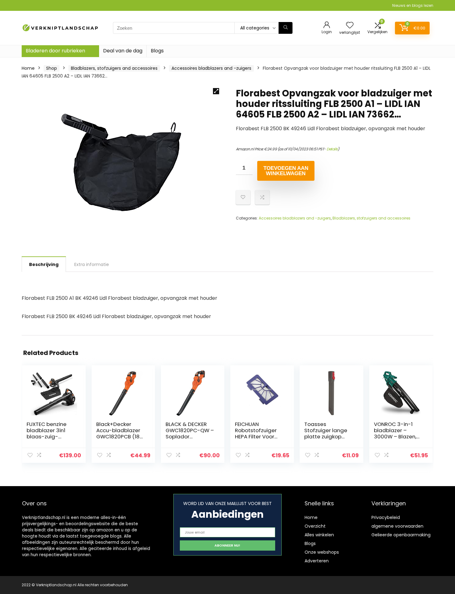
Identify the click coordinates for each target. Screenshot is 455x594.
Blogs (157, 50)
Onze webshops (322, 552)
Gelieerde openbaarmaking (401, 535)
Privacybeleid (385, 517)
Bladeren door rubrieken (55, 50)
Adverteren (317, 561)
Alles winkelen (319, 535)
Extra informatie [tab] (91, 264)
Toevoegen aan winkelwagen (285, 170)
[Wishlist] (349, 25)
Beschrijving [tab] (43, 264)
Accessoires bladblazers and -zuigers (211, 68)
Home (28, 68)
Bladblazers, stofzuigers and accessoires (114, 68)
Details (332, 149)
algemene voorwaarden (397, 526)
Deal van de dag (122, 50)
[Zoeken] (285, 28)
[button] (216, 91)
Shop (51, 68)
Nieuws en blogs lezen (412, 5)
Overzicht (315, 526)
